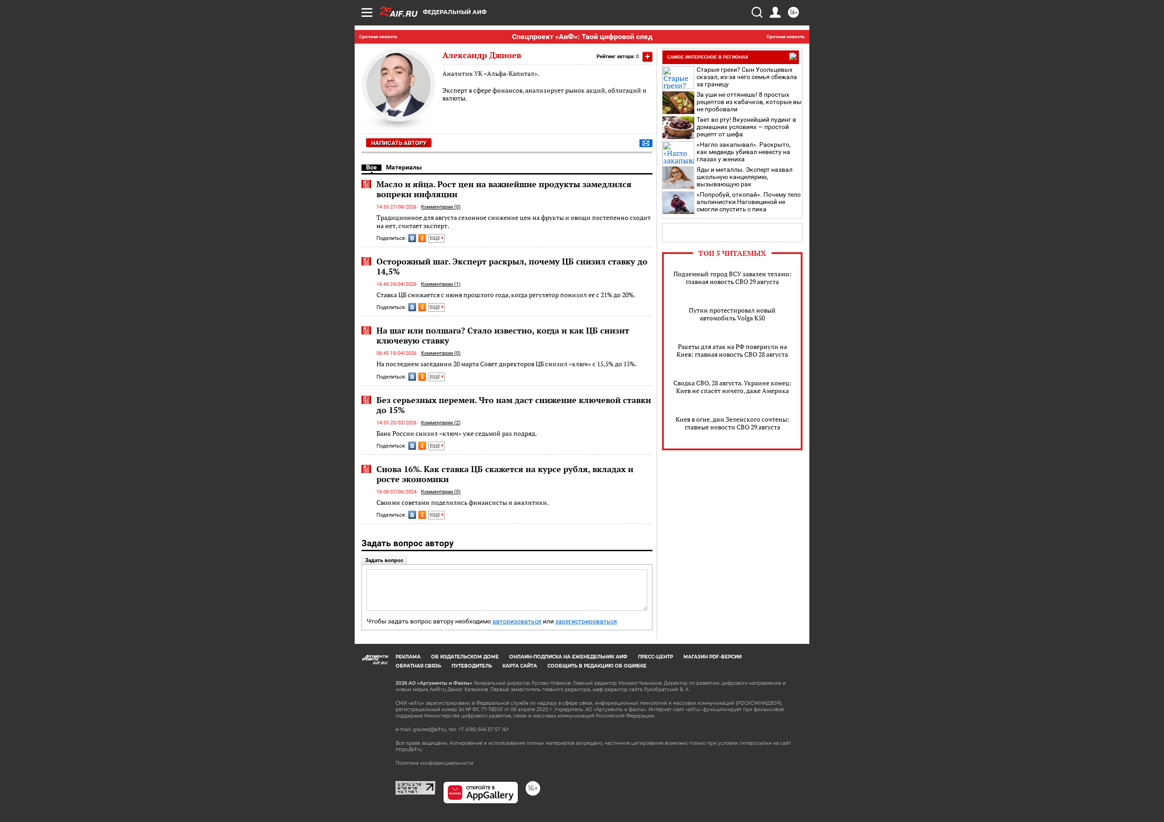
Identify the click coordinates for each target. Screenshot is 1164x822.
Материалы (404, 167)
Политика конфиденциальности (434, 763)
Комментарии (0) (441, 207)
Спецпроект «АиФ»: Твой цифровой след (582, 36)
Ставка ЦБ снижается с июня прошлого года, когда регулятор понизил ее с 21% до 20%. (505, 295)
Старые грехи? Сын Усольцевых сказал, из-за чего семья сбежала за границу (747, 77)
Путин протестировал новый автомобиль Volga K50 (732, 314)
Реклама (408, 657)
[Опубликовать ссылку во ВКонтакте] (412, 238)
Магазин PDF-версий (712, 657)
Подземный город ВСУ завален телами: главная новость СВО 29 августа (732, 277)
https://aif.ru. (409, 749)
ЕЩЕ (436, 238)
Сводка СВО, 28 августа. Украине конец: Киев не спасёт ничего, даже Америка (732, 386)
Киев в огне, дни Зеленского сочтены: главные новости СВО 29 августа (732, 423)
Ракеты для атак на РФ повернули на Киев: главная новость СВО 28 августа (732, 350)
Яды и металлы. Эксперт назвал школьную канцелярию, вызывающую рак (745, 177)
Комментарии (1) (441, 284)
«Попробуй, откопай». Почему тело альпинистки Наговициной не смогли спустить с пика (749, 202)
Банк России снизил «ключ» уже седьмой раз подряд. (456, 433)
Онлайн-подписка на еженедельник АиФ (568, 657)
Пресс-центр (655, 657)
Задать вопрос (384, 560)
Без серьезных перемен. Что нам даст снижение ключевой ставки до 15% (513, 404)
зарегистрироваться (586, 621)
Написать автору (398, 142)
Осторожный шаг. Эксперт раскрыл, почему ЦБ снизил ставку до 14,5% (511, 266)
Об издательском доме (465, 657)
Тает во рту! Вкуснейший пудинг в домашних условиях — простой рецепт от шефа (746, 127)
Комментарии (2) (441, 423)
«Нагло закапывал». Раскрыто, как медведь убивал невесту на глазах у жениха (744, 152)
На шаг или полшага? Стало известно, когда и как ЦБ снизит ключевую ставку (502, 335)
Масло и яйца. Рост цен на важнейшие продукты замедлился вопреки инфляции (504, 189)
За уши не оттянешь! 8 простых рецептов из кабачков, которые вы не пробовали (749, 102)
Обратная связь (418, 666)
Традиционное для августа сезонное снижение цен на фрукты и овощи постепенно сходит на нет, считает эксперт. (513, 221)
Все (371, 167)
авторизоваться (517, 621)
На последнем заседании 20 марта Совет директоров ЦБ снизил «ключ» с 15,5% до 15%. (506, 364)
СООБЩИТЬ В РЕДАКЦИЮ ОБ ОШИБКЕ (597, 666)
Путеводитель (472, 666)
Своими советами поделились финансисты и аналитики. (462, 502)
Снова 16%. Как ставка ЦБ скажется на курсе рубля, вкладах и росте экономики (504, 473)
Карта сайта (519, 666)
